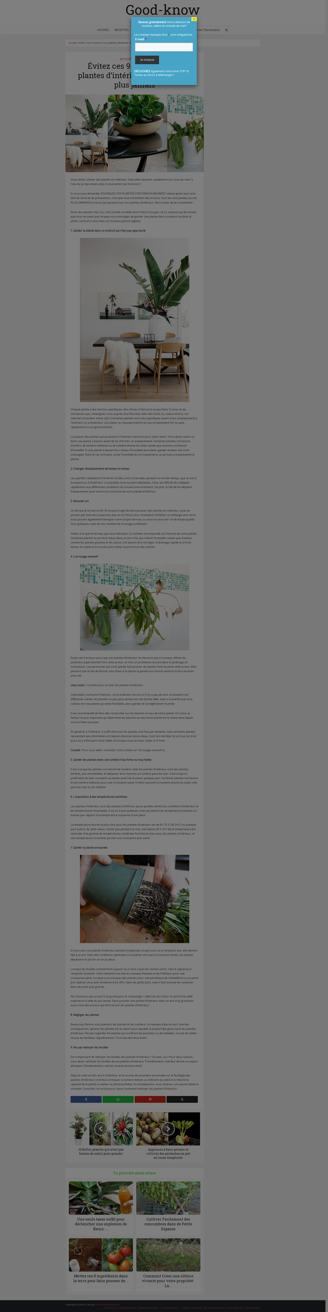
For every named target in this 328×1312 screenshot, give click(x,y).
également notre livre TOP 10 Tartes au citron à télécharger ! (164, 48)
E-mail (141, 39)
